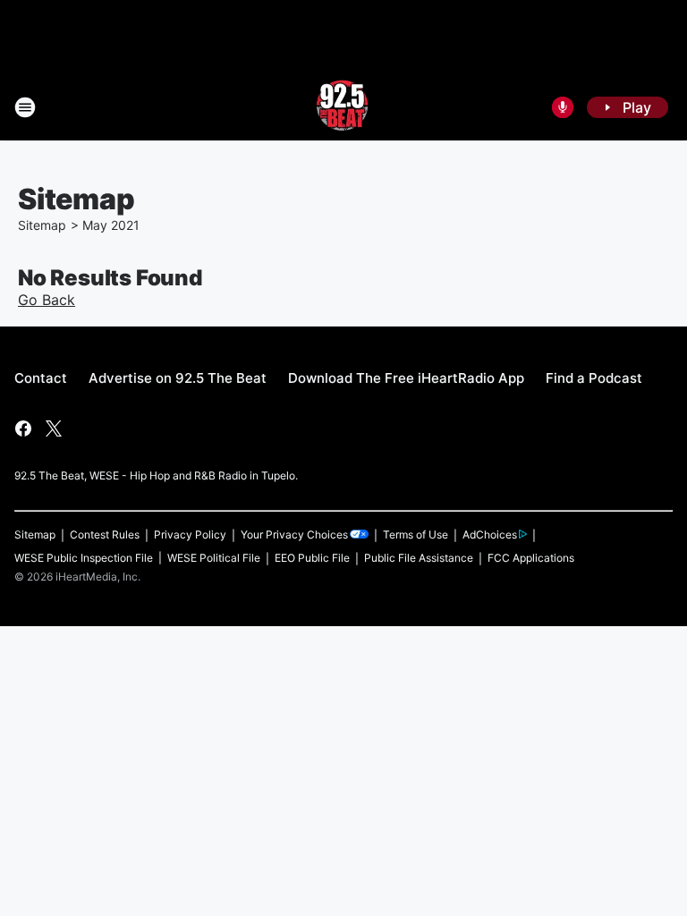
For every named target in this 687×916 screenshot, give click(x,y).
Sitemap (42, 225)
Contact (40, 377)
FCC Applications (531, 557)
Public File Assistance (418, 557)
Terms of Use (415, 534)
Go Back (46, 300)
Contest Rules (105, 534)
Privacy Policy (190, 534)
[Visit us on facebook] (23, 428)
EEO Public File (312, 557)
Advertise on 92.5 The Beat (178, 377)
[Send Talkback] (562, 107)
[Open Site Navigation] (25, 107)
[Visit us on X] (53, 428)
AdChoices (489, 534)
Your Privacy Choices (294, 534)
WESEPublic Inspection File (83, 557)
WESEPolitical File (213, 557)
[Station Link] (343, 107)
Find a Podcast (594, 377)
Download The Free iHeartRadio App (406, 377)
